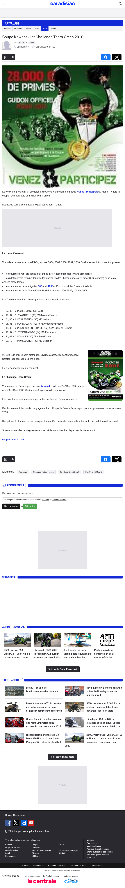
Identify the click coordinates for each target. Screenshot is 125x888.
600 (40, 286)
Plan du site (92, 843)
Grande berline (11, 850)
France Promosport (87, 191)
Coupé (35, 844)
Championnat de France (43, 472)
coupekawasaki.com (13, 439)
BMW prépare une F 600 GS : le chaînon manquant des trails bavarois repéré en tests (103, 707)
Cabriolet (36, 847)
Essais (28, 28)
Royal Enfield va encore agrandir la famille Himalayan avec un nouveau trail (104, 691)
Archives (90, 840)
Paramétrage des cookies (98, 855)
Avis (37, 28)
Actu (45, 28)
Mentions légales (94, 846)
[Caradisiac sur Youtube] (31, 823)
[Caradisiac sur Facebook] (8, 823)
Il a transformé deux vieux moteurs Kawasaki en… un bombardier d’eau (77, 654)
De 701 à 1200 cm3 (93, 472)
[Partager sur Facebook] (106, 56)
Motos (61, 844)
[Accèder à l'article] (17, 640)
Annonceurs (38, 865)
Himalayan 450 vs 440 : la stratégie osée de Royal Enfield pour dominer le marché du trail (103, 723)
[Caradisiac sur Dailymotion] (24, 823)
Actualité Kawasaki (13, 627)
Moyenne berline (12, 847)
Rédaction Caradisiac (57, 865)
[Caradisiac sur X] (16, 823)
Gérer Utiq (91, 857)
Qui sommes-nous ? (78, 865)
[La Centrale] (42, 884)
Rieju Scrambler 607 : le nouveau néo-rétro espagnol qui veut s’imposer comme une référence (44, 707)
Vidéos (53, 28)
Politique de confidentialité (98, 849)
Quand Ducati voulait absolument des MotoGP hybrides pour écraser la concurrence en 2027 (44, 723)
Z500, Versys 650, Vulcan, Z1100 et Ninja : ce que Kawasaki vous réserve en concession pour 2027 (17, 654)
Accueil (7, 28)
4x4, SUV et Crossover (41, 850)
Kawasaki (12, 23)
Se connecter (11, 506)
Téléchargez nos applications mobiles (28, 831)
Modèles (18, 28)
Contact (25, 865)
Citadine (8, 844)
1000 (50, 286)
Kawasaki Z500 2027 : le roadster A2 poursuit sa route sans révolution (47, 654)
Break (7, 853)
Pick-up (35, 853)
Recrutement (97, 865)
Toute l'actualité (12, 680)
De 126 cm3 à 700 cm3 (69, 472)
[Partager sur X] (117, 56)
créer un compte (59, 500)
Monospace (10, 856)
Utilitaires (36, 856)
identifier (45, 500)
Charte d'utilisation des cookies (100, 852)
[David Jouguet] (6, 49)
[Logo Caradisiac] (62, 6)
